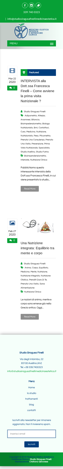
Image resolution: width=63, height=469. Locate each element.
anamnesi (25, 119)
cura (23, 131)
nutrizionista (27, 136)
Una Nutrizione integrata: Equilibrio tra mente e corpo (37, 248)
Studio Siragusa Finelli (35, 111)
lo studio (31, 393)
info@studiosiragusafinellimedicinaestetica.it (31, 19)
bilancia (35, 119)
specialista (44, 148)
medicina (30, 131)
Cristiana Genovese (38, 461)
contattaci (44, 127)
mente (33, 272)
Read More (29, 189)
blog (31, 404)
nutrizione (41, 131)
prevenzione (37, 144)
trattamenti (31, 399)
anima (28, 267)
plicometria (44, 136)
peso (36, 136)
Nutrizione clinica (38, 160)
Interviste (25, 160)
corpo (35, 267)
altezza (41, 115)
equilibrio (43, 267)
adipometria (31, 115)
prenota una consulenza (33, 140)
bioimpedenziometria (31, 123)
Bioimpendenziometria (35, 156)
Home (31, 387)
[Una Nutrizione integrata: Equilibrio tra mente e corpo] (12, 223)
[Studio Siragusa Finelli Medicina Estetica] (31, 31)
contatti (31, 410)
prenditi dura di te (38, 280)
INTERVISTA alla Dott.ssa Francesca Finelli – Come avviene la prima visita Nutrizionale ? (37, 91)
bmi (36, 127)
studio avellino (28, 152)
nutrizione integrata (30, 276)
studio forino (42, 152)
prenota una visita (30, 284)
